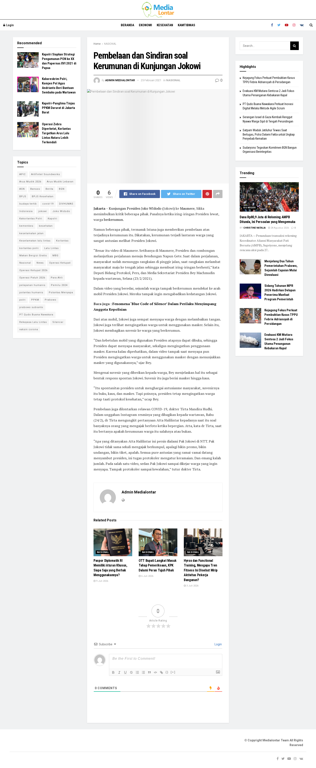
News (40, 262)
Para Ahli (57, 277)
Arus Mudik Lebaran (60, 181)
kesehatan (46, 225)
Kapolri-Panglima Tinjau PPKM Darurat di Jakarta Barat (58, 107)
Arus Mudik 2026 (30, 181)
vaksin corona (28, 329)
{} (167, 672)
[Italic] (119, 672)
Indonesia (26, 211)
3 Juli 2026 (192, 585)
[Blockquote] (149, 672)
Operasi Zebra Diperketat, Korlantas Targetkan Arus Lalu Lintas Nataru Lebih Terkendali (56, 133)
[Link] (161, 672)
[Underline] (125, 672)
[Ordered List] (137, 672)
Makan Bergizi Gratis (33, 255)
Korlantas (62, 240)
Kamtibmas (186, 25)
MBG (55, 255)
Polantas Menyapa (61, 292)
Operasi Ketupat (60, 262)
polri (22, 299)
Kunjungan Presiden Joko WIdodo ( (136, 208)
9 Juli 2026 (101, 581)
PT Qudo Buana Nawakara (36, 314)
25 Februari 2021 (151, 80)
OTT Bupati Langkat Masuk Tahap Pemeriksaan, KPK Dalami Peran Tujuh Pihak (157, 565)
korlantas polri (29, 248)
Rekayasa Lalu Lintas (33, 322)
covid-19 (48, 203)
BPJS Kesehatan (43, 196)
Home (97, 43)
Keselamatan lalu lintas (35, 240)
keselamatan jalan (31, 233)
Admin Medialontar (120, 80)
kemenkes (26, 225)
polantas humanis (31, 292)
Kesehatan (165, 25)
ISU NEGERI (249, 207)
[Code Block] (155, 672)
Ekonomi (145, 25)
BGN (61, 189)
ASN (22, 189)
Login (10, 25)
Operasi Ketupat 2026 (33, 270)
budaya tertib (28, 203)
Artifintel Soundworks (45, 174)
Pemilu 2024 (59, 285)
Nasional (25, 262)
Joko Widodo (61, 211)
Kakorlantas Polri (30, 218)
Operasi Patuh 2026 (32, 277)
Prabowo (50, 299)
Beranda (127, 25)
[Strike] (131, 672)
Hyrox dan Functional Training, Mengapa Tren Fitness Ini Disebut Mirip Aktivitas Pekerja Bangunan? (201, 570)
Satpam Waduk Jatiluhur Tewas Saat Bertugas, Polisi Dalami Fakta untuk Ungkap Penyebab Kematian (269, 134)
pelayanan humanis (32, 285)
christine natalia (254, 227)
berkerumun (113, 219)
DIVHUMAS (66, 203)
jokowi (42, 211)
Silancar (57, 322)
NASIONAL (110, 43)
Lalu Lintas (51, 248)
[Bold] (113, 672)
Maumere (187, 208)
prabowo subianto (31, 307)
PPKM (35, 299)
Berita (49, 189)
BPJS (22, 196)
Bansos (35, 189)
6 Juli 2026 (147, 576)
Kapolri (52, 218)
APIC (22, 174)
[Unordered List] (143, 672)
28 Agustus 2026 (279, 227)
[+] (173, 672)
